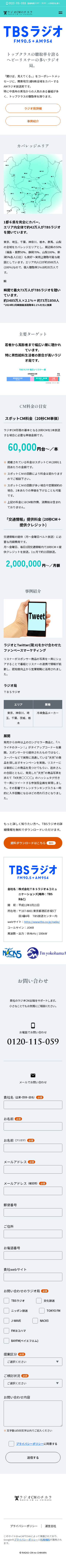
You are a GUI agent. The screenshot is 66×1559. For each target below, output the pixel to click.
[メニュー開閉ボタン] (60, 12)
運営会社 (50, 1526)
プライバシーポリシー (30, 1444)
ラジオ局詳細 (33, 108)
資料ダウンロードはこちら (31, 843)
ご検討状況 (15, 1375)
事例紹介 (33, 121)
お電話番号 (12, 1247)
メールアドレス (19, 1161)
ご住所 (9, 1226)
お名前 (12, 1118)
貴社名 (23, 1097)
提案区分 (14, 1354)
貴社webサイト (15, 1269)
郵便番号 (10, 1204)
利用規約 (45, 1539)
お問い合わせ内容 (17, 1397)
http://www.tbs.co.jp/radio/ (42, 922)
